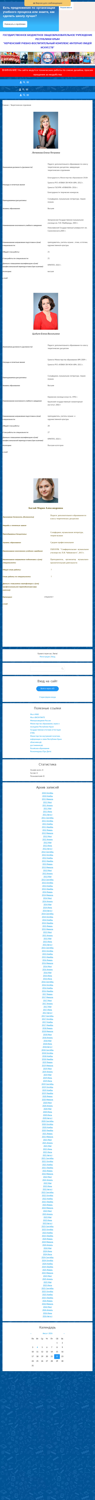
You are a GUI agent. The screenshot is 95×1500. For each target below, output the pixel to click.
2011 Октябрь (47, 821)
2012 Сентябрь (48, 852)
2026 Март (47, 1307)
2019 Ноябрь (47, 1090)
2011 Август (47, 815)
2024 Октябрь (47, 1261)
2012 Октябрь (47, 855)
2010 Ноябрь (47, 796)
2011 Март (47, 802)
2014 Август (47, 911)
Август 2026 (47, 1333)
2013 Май (47, 877)
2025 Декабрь (47, 1298)
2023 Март (47, 1211)
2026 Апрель (47, 1310)
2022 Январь (47, 1171)
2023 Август (47, 1223)
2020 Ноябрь (47, 1127)
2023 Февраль (47, 1208)
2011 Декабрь (47, 827)
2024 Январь (47, 1239)
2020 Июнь (47, 1112)
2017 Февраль (47, 997)
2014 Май (47, 905)
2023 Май (47, 1217)
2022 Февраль (47, 1174)
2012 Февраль (47, 833)
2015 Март (47, 932)
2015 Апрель (47, 935)
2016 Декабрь (47, 991)
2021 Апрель (47, 1143)
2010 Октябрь (47, 793)
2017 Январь (47, 994)
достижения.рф (36, 745)
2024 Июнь (47, 1251)
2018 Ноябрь (47, 1056)
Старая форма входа (47, 697)
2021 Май (47, 1146)
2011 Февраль (47, 799)
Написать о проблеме (15, 24)
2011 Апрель (47, 805)
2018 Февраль (47, 1031)
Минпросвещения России (40, 721)
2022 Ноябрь (47, 1199)
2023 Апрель (47, 1214)
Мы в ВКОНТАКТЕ (37, 717)
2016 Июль (47, 979)
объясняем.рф (35, 742)
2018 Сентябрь (48, 1050)
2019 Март (47, 1069)
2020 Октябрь (47, 1124)
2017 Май (47, 1007)
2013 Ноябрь (47, 886)
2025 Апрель (47, 1279)
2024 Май (47, 1248)
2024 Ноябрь (47, 1264)
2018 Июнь (47, 1044)
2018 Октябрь (47, 1053)
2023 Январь (47, 1205)
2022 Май (47, 1183)
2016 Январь (47, 960)
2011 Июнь (47, 812)
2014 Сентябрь (48, 914)
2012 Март (47, 836)
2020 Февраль (47, 1100)
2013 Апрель (47, 874)
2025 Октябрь (47, 1291)
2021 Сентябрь (48, 1158)
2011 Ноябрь (47, 824)
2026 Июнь (47, 1313)
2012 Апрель (47, 839)
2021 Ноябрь (47, 1165)
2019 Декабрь (47, 1093)
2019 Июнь (47, 1078)
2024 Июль (47, 1254)
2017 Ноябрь (47, 1022)
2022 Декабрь (47, 1202)
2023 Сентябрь (48, 1226)
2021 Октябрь (47, 1161)
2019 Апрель (47, 1072)
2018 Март (47, 1035)
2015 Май (47, 939)
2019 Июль (47, 1081)
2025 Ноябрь (47, 1295)
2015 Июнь (47, 942)
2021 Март (47, 1140)
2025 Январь (47, 1270)
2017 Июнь (47, 1010)
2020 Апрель (47, 1106)
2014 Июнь (47, 908)
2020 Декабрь (47, 1130)
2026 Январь (47, 1301)
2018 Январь (47, 1028)
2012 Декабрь (47, 861)
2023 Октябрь (47, 1230)
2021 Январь (47, 1134)
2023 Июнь (47, 1220)
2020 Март (47, 1103)
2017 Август (47, 1013)
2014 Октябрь (47, 917)
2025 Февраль (47, 1273)
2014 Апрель (47, 901)
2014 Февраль (47, 895)
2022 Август (47, 1189)
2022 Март (47, 1177)
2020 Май (47, 1109)
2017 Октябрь (47, 1019)
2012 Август (47, 849)
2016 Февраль (47, 963)
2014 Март (47, 898)
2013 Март (47, 870)
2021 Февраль (47, 1137)
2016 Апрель (47, 970)
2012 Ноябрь (47, 858)
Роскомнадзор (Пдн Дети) (40, 751)
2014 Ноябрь (47, 920)
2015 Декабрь (47, 957)
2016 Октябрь (47, 985)
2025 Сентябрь (48, 1288)
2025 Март (47, 1276)
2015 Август (47, 945)
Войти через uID (47, 689)
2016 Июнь (47, 976)
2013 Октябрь (47, 883)
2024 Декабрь (47, 1267)
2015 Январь (47, 926)
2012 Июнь (47, 846)
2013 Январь (47, 864)
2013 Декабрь (47, 889)
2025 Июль (47, 1285)
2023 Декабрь (47, 1236)
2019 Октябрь (47, 1087)
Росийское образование (39, 748)
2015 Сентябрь (48, 948)
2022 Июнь (47, 1186)
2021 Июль (47, 1152)
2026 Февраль (47, 1304)
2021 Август (47, 1155)
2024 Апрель (47, 1245)
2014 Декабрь (47, 923)
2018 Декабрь (47, 1059)
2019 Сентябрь (48, 1084)
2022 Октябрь (47, 1195)
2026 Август (47, 1316)
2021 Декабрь (47, 1168)
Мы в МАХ (34, 714)
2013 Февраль (47, 867)
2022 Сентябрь (48, 1192)
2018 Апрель (47, 1038)
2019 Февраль (47, 1066)
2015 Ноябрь (47, 954)
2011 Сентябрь (48, 818)
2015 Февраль (47, 929)
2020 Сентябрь (48, 1121)
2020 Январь (47, 1096)
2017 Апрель (47, 1004)
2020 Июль (47, 1115)
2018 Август (47, 1047)
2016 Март (47, 966)
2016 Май (47, 973)
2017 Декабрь (47, 1025)
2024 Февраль (47, 1242)
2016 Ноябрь (47, 988)
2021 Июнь (47, 1149)
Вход (53, 657)
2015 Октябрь (47, 951)
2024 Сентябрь (48, 1257)
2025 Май (47, 1282)
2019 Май (47, 1075)
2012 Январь (47, 830)
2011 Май (47, 808)
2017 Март (47, 1001)
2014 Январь (47, 892)
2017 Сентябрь (48, 1016)
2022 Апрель (47, 1180)
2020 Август (47, 1118)
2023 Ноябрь (47, 1233)
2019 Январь (47, 1062)
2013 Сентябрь (48, 880)
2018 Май (47, 1041)
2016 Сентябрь (48, 982)
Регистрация (45, 657)
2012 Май (47, 843)
